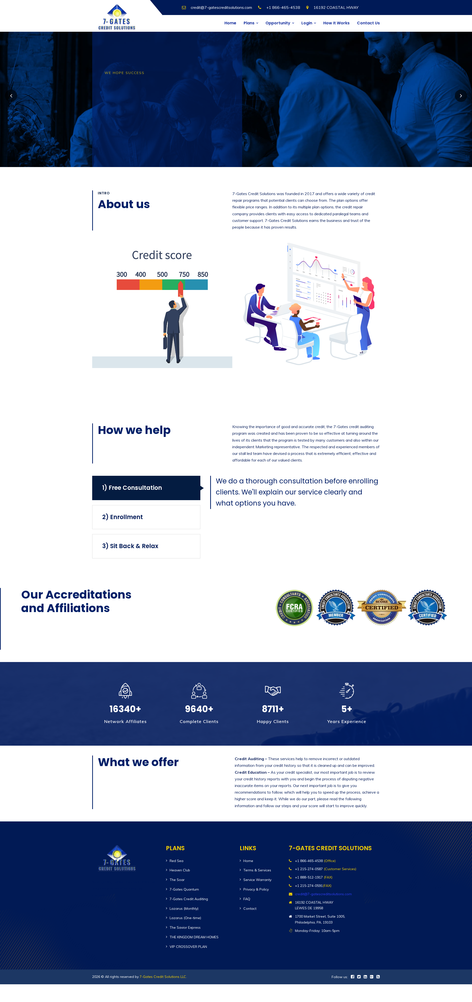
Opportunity (278, 23)
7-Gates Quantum (184, 889)
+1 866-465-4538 (283, 7)
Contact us (368, 23)
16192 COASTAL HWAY (335, 7)
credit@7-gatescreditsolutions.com (221, 7)
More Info (124, 125)
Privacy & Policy (256, 889)
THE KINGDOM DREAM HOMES (194, 937)
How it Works (336, 23)
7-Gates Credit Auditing (189, 899)
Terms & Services (257, 870)
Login (306, 23)
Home (230, 23)
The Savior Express (185, 927)
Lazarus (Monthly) (184, 908)
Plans (249, 23)
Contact (249, 908)
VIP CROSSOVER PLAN (188, 946)
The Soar (177, 880)
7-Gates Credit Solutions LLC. (163, 976)
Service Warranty (257, 880)
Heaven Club (180, 870)
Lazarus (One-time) (185, 918)
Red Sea (176, 861)
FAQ (246, 899)
